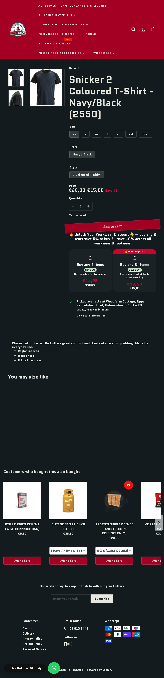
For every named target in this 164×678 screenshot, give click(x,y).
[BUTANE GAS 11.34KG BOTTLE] (68, 501)
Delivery (28, 633)
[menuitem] (74, 5)
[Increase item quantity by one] (88, 206)
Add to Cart (22, 561)
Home (73, 68)
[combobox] (68, 551)
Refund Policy (32, 644)
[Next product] (159, 523)
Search (27, 628)
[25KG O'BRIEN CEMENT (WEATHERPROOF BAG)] (22, 501)
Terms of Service (34, 649)
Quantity (75, 198)
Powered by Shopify (99, 670)
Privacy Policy (32, 639)
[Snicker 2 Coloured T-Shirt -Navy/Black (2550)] (18, 421)
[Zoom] (45, 87)
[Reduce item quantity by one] (73, 206)
